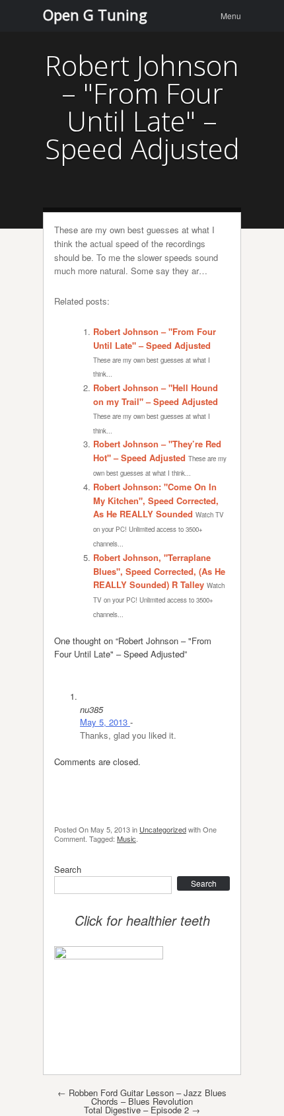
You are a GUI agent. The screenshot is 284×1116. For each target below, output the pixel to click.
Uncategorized (162, 829)
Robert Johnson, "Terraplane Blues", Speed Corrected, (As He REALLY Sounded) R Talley (159, 571)
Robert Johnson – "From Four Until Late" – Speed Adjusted (154, 338)
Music (126, 838)
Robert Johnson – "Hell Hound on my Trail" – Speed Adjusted (155, 394)
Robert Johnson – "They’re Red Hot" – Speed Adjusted (157, 450)
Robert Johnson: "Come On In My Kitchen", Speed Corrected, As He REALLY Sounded (156, 500)
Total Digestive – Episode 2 (142, 1109)
